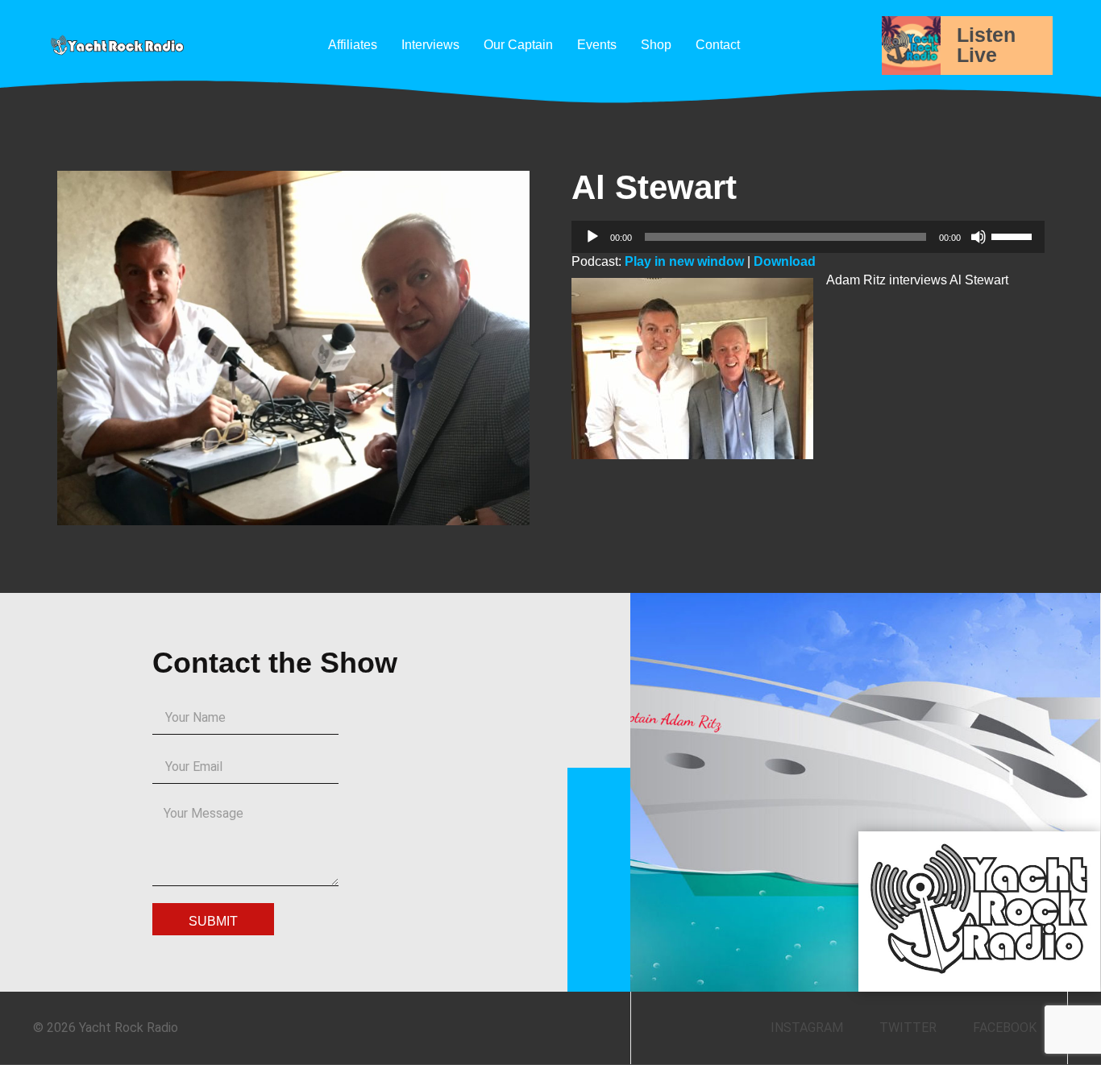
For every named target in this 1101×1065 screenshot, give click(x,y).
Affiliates (352, 45)
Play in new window (684, 261)
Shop (656, 45)
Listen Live (986, 44)
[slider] (1014, 235)
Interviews (430, 45)
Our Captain (518, 45)
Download (785, 261)
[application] (808, 237)
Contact (718, 45)
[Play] (592, 237)
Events (597, 45)
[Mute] (978, 237)
